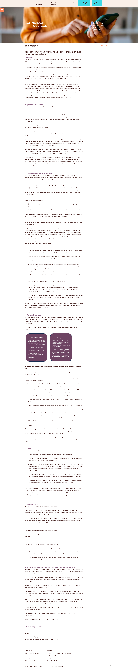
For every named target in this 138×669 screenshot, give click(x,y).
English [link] (96, 45)
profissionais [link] (70, 3)
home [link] (28, 3)
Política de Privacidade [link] (58, 666)
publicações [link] (84, 3)
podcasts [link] (97, 3)
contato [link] (108, 3)
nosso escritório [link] (39, 3)
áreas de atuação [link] (53, 3)
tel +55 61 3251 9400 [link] (52, 660)
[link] (2, 10)
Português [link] (89, 45)
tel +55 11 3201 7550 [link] (30, 660)
